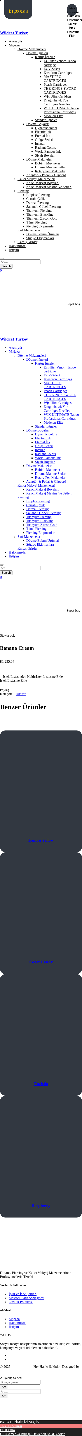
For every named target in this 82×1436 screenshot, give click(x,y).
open (8, 627)
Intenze (21, 694)
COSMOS (7, 1370)
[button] (41, 677)
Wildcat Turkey (14, 33)
